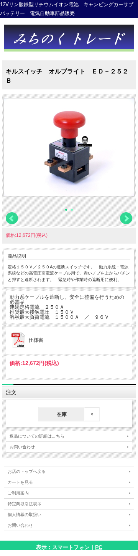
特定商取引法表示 (24, 503)
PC (98, 547)
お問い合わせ (22, 446)
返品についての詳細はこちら (37, 436)
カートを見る (20, 482)
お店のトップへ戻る (27, 471)
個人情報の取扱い (24, 514)
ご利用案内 (18, 493)
